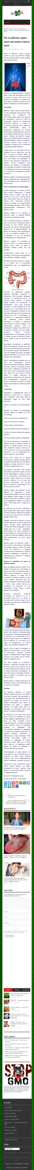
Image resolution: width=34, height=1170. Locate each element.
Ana (6, 1047)
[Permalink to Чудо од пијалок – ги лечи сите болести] (6, 1011)
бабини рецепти (9, 1116)
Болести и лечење (15, 29)
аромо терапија (9, 1113)
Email (5, 917)
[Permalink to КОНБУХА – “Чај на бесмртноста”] (6, 1004)
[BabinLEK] (17, 15)
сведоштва (8, 1133)
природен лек (8, 1130)
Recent (17, 990)
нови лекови (8, 1127)
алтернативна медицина (12, 1110)
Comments (26, 990)
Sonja (6, 1051)
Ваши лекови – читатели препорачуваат (16, 1122)
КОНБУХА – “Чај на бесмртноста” (20, 1000)
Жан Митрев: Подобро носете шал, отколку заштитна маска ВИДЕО (15, 828)
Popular (8, 990)
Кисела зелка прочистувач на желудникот (17, 796)
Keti (6, 1040)
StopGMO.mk (19, 1091)
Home (7, 29)
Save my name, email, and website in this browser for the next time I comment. (15, 932)
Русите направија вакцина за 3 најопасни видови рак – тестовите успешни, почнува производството (15, 801)
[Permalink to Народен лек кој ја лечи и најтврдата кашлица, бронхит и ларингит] (6, 1026)
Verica (6, 1044)
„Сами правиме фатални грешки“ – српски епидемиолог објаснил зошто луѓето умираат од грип (15, 879)
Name (5, 911)
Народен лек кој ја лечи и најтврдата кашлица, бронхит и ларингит (19, 1023)
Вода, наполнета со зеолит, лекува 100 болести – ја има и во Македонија (19, 1015)
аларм (6, 1107)
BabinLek (11, 48)
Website (6, 922)
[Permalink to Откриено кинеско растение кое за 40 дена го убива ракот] (6, 998)
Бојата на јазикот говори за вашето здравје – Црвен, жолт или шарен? (15, 856)
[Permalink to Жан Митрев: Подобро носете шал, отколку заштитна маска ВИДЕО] (17, 825)
